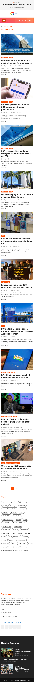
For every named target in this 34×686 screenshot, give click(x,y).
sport (27, 547)
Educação (13, 512)
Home (5, 26)
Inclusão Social (18, 526)
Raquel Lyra (6, 543)
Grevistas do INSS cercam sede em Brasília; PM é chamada (16, 467)
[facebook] (17, 20)
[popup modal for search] (30, 20)
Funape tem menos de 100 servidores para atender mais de (16, 286)
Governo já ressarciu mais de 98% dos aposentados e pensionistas (15, 107)
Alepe (3, 282)
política (11, 540)
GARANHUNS (6, 522)
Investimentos (24, 529)
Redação (5, 65)
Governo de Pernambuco (19, 522)
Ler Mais (3, 74)
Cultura (12, 505)
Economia (5, 57)
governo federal (7, 526)
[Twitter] (19, 20)
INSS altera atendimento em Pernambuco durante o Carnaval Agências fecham (17, 331)
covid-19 (5, 505)
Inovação (15, 529)
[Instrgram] (22, 20)
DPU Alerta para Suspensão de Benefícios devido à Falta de (16, 376)
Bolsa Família (5, 372)
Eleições (21, 512)
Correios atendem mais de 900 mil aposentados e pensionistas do (16, 241)
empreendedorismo (8, 519)
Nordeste (27, 533)
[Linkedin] (25, 20)
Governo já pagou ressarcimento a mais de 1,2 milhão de (17, 195)
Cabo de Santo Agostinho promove (22, 669)
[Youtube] (19, 627)
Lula (14, 533)
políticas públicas (21, 540)
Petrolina (25, 536)
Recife (13, 543)
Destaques (23, 508)
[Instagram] (15, 627)
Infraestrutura (6, 529)
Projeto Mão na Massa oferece (23, 652)
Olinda (4, 536)
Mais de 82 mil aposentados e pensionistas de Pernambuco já (16, 61)
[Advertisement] (17, 575)
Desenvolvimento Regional (10, 508)
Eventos (17, 649)
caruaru (23, 502)
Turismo (25, 550)
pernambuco (16, 536)
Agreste (5, 502)
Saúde (30, 543)
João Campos (6, 533)
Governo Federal (7, 416)
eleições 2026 (17, 515)
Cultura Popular (21, 505)
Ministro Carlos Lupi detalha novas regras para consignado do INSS (16, 421)
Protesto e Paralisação (13, 463)
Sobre (2, 609)
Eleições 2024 (6, 515)
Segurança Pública (18, 547)
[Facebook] (2, 627)
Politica (5, 540)
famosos (18, 519)
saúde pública (6, 547)
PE (9, 536)
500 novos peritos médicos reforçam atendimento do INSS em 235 (16, 153)
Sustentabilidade (7, 550)
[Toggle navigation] (4, 20)
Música (20, 533)
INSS (11, 26)
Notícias (17, 666)
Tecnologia (17, 550)
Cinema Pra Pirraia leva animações (15, 659)
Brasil (17, 502)
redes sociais (21, 543)
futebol (25, 519)
